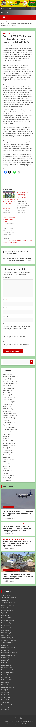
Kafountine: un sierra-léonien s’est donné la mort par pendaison (18, 252)
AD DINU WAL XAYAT (9, 376)
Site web (5, 316)
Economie (6, 395)
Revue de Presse (8, 459)
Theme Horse (27, 721)
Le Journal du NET (8, 429)
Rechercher (31, 362)
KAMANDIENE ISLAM (9, 422)
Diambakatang (7, 388)
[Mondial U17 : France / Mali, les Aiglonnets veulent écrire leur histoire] (10, 225)
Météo (5, 436)
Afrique (5, 379)
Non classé (6, 441)
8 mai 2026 (6, 548)
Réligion (5, 457)
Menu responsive (33, 8)
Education (6, 399)
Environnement (7, 402)
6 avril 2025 (6, 45)
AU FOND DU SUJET (9, 381)
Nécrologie (6, 439)
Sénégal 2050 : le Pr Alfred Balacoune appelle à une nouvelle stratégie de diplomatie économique (17, 544)
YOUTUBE (6, 480)
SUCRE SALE (7, 471)
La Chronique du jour (9, 427)
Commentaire (7, 278)
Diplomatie (6, 390)
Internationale (7, 413)
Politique (5, 452)
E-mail (5, 308)
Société (5, 466)
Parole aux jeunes (8, 445)
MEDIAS (5, 434)
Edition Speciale (7, 397)
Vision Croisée (7, 475)
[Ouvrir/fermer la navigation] (3, 17)
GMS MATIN (6, 406)
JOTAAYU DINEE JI (8, 418)
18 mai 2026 (6, 533)
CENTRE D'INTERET (8, 383)
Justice (5, 420)
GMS (12, 45)
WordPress (25, 724)
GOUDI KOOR (7, 411)
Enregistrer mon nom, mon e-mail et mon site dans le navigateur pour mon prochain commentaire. (16, 328)
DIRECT (5, 393)
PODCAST (6, 450)
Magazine (6, 432)
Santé (4, 462)
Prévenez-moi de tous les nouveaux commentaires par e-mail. (14, 337)
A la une (5, 33)
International (8, 486)
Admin (13, 533)
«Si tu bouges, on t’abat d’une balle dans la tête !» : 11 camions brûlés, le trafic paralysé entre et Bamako (17, 528)
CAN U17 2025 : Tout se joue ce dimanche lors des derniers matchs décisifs (17, 241)
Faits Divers (6, 404)
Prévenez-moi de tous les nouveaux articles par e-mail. (17, 345)
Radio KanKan (7, 455)
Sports (11, 33)
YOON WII (6, 478)
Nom (5, 300)
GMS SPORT (6, 409)
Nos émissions (7, 443)
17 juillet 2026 (7, 518)
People (5, 448)
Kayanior (5, 425)
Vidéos (5, 473)
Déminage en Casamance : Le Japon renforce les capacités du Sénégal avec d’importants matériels (18, 576)
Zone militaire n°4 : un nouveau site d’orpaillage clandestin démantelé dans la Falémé (17, 260)
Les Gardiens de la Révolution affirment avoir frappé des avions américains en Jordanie (18, 513)
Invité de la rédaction (9, 416)
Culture (5, 386)
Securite (5, 464)
